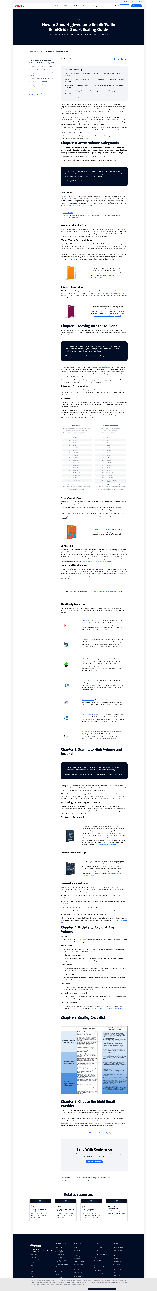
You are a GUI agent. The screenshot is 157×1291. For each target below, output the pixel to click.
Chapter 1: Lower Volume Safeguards (41, 66)
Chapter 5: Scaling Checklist (39, 81)
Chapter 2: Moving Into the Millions (41, 69)
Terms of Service (80, 1284)
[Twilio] (19, 6)
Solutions (66, 6)
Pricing (95, 6)
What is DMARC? (68, 213)
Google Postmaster (88, 700)
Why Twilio (76, 6)
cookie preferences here (104, 1282)
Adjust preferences (109, 1288)
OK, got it (95, 1288)
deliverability (120, 254)
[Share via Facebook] (115, 59)
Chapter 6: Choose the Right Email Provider (40, 86)
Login (139, 1)
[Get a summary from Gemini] (48, 1250)
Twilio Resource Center (36, 51)
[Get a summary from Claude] (52, 1250)
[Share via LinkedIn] (122, 59)
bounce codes (116, 734)
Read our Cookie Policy (121, 1288)
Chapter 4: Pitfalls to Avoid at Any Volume (43, 78)
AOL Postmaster (87, 731)
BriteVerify (85, 639)
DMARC (107, 234)
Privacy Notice (56, 1284)
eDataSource (86, 680)
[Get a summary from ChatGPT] (44, 1250)
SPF (91, 231)
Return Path (85, 620)
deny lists (82, 939)
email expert (104, 838)
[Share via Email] (126, 59)
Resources (86, 6)
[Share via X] (119, 59)
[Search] (116, 6)
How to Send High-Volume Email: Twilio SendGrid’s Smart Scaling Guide (41, 62)
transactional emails (103, 367)
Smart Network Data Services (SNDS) (93, 714)
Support (133, 1)
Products (57, 6)
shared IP (65, 196)
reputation (98, 402)
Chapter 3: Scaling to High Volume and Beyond (42, 74)
